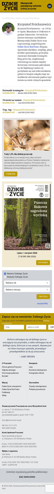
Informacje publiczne (10, 373)
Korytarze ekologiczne (38, 370)
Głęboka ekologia (8, 370)
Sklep (4, 395)
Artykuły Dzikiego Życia (17, 277)
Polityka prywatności (37, 389)
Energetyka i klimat (36, 373)
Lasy (31, 367)
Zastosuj (43, 297)
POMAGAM (10, 174)
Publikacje (6, 392)
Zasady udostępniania (37, 386)
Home (12, 18)
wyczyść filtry (42, 303)
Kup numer (43, 263)
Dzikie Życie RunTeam (28, 46)
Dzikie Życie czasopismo (11, 386)
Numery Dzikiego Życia (17, 273)
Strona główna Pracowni (11, 367)
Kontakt (5, 376)
